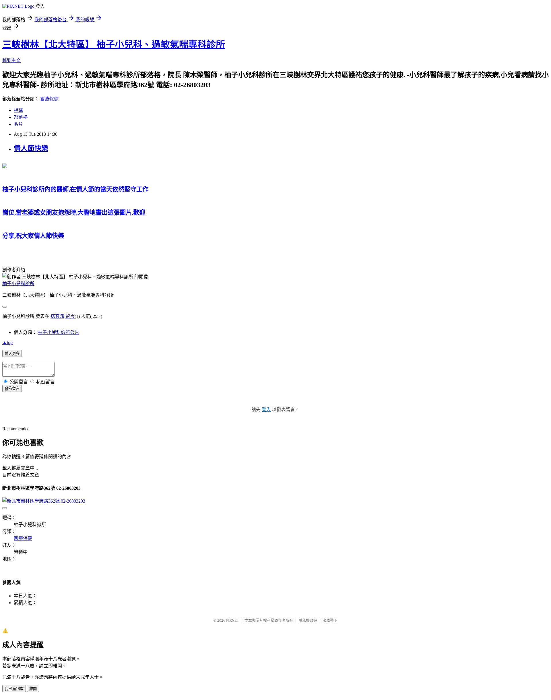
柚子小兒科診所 (18, 283)
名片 (18, 124)
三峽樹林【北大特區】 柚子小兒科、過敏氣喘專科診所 (113, 44)
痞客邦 (57, 316)
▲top (7, 342)
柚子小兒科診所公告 (58, 332)
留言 (70, 316)
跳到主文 (11, 60)
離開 (33, 689)
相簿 (18, 110)
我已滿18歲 (14, 689)
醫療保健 (49, 98)
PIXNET (232, 620)
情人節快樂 (31, 148)
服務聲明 (330, 620)
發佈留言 (12, 388)
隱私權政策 (307, 620)
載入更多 (12, 353)
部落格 (21, 117)
